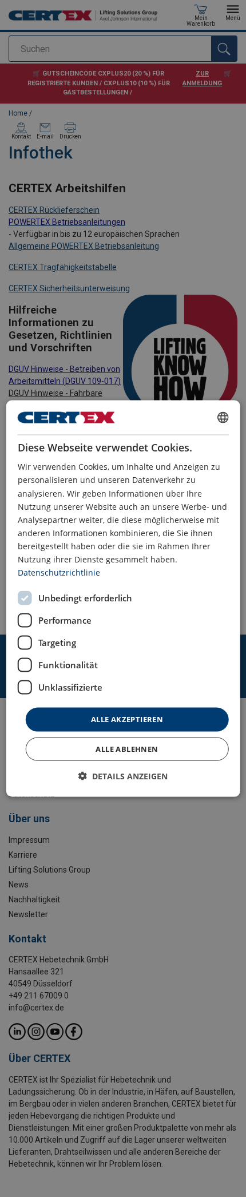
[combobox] (222, 417)
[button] (123, 775)
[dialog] (123, 599)
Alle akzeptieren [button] (127, 719)
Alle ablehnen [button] (127, 748)
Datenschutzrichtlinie (59, 572)
